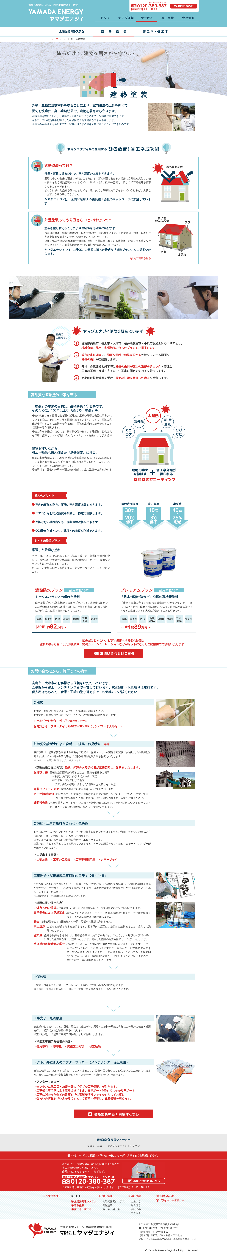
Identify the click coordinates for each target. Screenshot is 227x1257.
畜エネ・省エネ (83, 1209)
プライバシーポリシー (171, 1200)
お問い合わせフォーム (74, 720)
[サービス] (146, 19)
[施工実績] (167, 19)
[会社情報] (188, 19)
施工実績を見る (142, 258)
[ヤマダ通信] (126, 19)
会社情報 (136, 1196)
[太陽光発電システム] (72, 31)
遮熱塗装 (79, 1205)
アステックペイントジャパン (123, 1145)
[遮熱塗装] (113, 31)
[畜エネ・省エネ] (155, 31)
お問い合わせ (166, 1196)
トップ (54, 39)
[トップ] (105, 19)
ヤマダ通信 (52, 1196)
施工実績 (107, 1196)
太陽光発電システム (85, 1201)
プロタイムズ (94, 1145)
